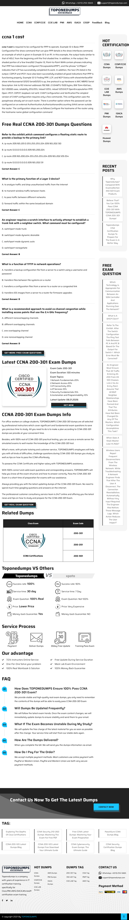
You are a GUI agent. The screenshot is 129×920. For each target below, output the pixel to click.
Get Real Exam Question (19, 504)
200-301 (78, 533)
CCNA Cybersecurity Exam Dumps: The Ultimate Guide (80, 847)
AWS (69, 22)
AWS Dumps (119, 90)
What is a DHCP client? (113, 317)
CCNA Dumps (106, 66)
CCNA (29, 22)
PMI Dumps (106, 115)
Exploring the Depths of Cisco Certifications (16, 833)
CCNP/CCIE (39, 22)
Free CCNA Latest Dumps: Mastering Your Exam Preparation (80, 834)
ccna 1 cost (7, 46)
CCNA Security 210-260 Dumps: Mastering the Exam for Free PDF (48, 834)
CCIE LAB (52, 22)
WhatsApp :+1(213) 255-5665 (114, 873)
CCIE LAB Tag (71, 881)
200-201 (78, 544)
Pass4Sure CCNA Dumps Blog (113, 833)
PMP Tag (86, 877)
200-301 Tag (71, 873)
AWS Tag (86, 881)
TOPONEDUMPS (29, 916)
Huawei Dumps (107, 139)
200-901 (78, 556)
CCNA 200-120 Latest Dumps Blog (16, 846)
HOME (20, 22)
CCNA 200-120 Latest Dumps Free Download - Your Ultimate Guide (48, 847)
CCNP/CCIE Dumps (120, 66)
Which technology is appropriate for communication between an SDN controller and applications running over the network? (112, 296)
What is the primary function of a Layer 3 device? (31, 179)
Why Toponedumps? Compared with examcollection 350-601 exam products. (112, 186)
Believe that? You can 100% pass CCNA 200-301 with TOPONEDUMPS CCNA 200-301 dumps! (112, 209)
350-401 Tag (71, 877)
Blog (107, 22)
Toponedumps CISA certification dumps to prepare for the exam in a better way (112, 234)
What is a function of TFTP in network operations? (31, 264)
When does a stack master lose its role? (112, 440)
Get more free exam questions (23, 352)
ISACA (77, 22)
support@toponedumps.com (114, 3)
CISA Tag (86, 873)
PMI (62, 22)
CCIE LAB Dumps (106, 92)
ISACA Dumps (119, 115)
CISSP (86, 22)
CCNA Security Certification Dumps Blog (113, 847)
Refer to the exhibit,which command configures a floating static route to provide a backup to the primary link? (44, 136)
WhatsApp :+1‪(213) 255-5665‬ (79, 3)
